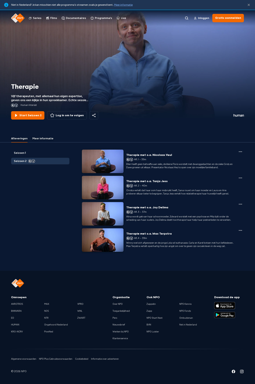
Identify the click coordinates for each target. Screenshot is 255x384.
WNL (79, 311)
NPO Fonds (185, 311)
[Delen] (94, 115)
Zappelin (151, 304)
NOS (46, 311)
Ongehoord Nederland (56, 325)
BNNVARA (16, 311)
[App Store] (224, 305)
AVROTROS (17, 304)
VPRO (80, 304)
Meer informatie (123, 4)
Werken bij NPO (121, 331)
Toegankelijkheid (121, 311)
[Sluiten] (249, 5)
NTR (46, 318)
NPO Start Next (155, 318)
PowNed (48, 331)
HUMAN (15, 325)
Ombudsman (186, 318)
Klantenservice (120, 338)
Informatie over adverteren (105, 359)
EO (12, 318)
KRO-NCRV (17, 331)
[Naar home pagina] (18, 18)
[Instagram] (242, 372)
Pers (115, 318)
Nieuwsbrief (119, 325)
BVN (149, 325)
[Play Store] (224, 315)
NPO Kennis (185, 304)
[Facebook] (233, 372)
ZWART (81, 318)
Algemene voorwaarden (23, 359)
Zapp (149, 311)
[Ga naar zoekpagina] (186, 18)
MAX (46, 304)
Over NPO (118, 304)
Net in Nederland (188, 325)
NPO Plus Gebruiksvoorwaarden (55, 359)
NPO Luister (153, 331)
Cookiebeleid (81, 359)
